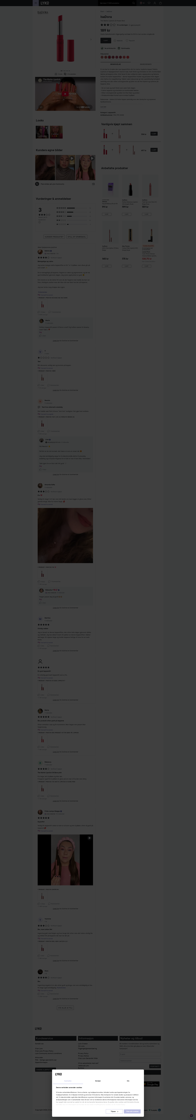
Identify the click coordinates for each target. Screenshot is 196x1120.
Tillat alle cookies (132, 1111)
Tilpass (113, 1111)
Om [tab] (128, 1081)
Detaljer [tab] (98, 1081)
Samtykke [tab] (67, 1081)
